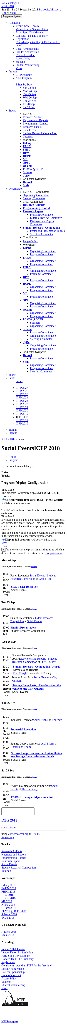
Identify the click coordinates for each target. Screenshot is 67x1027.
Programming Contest (35, 123)
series (18, 439)
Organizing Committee (36, 195)
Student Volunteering (27, 65)
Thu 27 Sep (29, 100)
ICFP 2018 (7, 439)
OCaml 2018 (8, 907)
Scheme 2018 (9, 914)
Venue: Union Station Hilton (32, 29)
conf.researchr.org (18, 833)
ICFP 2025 (22, 394)
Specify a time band (45, 539)
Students (20, 61)
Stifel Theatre (34, 621)
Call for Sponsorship (27, 51)
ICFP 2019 (22, 413)
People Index (30, 241)
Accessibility (23, 58)
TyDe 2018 (7, 917)
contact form (8, 827)
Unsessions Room (20, 746)
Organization (16, 188)
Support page (7, 837)
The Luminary (29, 789)
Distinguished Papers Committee (42, 223)
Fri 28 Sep (29, 104)
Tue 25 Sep (29, 94)
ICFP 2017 (22, 420)
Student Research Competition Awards (36, 666)
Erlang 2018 (8, 885)
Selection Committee (41, 234)
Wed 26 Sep (30, 97)
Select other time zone (17, 503)
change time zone (53, 553)
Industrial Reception (23, 729)
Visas (19, 68)
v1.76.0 (34, 833)
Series (19, 381)
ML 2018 (6, 901)
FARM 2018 (8, 888)
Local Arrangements (27, 48)
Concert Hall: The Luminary (32, 35)
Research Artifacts (33, 117)
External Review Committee (46, 217)
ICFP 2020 (22, 410)
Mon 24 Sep (30, 91)
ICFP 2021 (22, 407)
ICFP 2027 (22, 387)
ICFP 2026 (22, 391)
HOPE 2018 (8, 898)
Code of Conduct (25, 55)
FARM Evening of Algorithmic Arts (32, 797)
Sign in (13, 429)
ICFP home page (9, 1021)
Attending (14, 22)
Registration (22, 38)
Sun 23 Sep (29, 87)
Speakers (35, 322)
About (12, 456)
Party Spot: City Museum (30, 32)
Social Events (30, 130)
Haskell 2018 (8, 931)
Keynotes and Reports (35, 120)
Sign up (13, 432)
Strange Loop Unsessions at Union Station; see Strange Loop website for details (37, 755)
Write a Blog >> (10, 3)
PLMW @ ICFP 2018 (13, 911)
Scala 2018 (7, 934)
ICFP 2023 (22, 400)
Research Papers (32, 126)
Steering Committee (34, 198)
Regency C (58, 719)
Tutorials (28, 136)
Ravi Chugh (20, 673)
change (34, 566)
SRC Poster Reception (24, 586)
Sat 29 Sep (29, 107)
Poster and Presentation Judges (47, 230)
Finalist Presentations (23, 627)
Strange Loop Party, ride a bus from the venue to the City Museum (36, 687)
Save (4, 542)
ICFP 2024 (22, 397)
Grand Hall (45, 578)
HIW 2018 (7, 894)
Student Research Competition (40, 133)
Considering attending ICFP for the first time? (27, 965)
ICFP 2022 (22, 404)
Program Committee (41, 214)
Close (4, 546)
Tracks (12, 110)
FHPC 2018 (8, 891)
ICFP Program (24, 74)
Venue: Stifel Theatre (27, 25)
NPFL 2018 (8, 904)
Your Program (24, 78)
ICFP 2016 (22, 423)
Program (13, 71)
